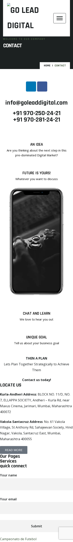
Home (47, 65)
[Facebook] (42, 86)
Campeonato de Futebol (18, 539)
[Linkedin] (31, 86)
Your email (8, 499)
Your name (8, 475)
